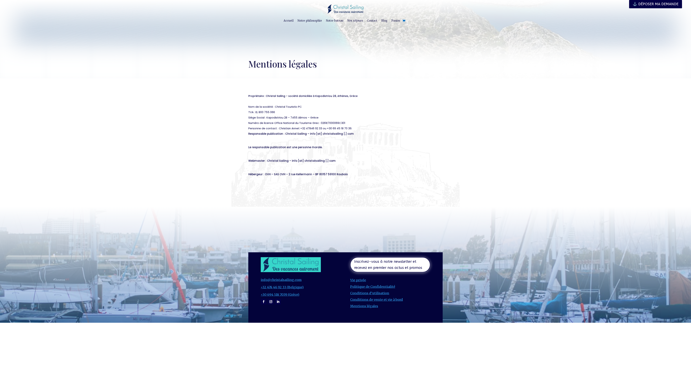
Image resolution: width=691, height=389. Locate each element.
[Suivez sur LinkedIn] (278, 302)
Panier (395, 20)
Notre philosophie (309, 20)
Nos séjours (355, 20)
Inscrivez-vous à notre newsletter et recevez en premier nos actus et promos (388, 265)
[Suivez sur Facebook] (264, 302)
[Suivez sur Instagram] (271, 302)
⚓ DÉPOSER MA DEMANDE (655, 4)
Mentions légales (364, 306)
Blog (384, 20)
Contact (372, 20)
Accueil (288, 20)
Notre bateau (334, 20)
